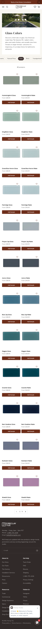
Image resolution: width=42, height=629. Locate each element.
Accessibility (27, 583)
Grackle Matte (26, 388)
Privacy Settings (28, 580)
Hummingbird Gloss (9, 95)
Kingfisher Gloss (7, 132)
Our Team (5, 566)
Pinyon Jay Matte (27, 241)
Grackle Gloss (6, 388)
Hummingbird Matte (28, 95)
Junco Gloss (6, 278)
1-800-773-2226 (12, 533)
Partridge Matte (26, 205)
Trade (4, 593)
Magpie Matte (25, 351)
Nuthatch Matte (26, 461)
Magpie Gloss (6, 351)
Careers (4, 583)
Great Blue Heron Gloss (10, 168)
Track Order (27, 562)
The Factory (6, 569)
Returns (25, 569)
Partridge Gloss (7, 205)
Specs (4, 604)
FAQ (24, 566)
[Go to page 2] (25, 511)
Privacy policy (6, 623)
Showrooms (6, 576)
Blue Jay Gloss (7, 315)
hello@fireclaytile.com (13, 535)
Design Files (6, 607)
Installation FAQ (7, 611)
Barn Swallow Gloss (8, 424)
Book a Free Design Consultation (21, 2)
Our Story (5, 562)
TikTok (25, 597)
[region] (21, 2)
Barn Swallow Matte (28, 424)
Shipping (26, 573)
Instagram (26, 593)
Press (3, 580)
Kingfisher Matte (26, 132)
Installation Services (8, 573)
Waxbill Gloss (6, 497)
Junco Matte (25, 278)
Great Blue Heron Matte (29, 168)
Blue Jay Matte (26, 315)
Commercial (6, 597)
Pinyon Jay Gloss (7, 241)
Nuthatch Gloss (7, 461)
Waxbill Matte (25, 497)
